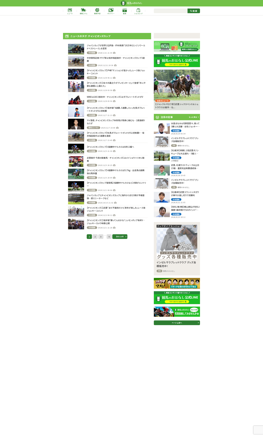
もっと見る (193, 117)
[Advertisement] (131, 24)
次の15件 (120, 236)
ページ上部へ (177, 323)
